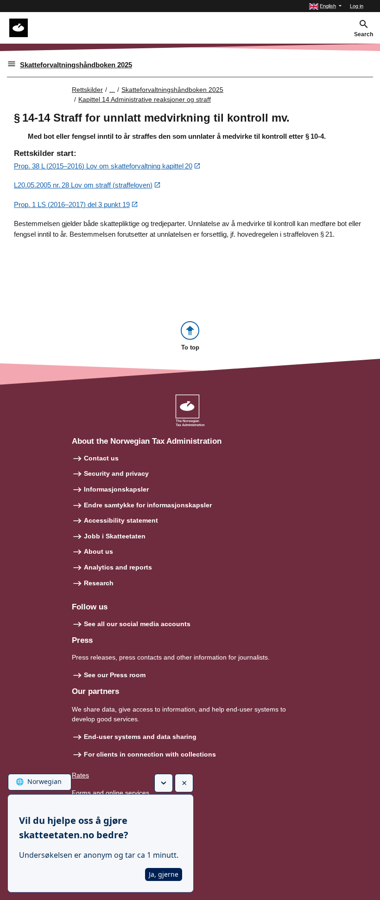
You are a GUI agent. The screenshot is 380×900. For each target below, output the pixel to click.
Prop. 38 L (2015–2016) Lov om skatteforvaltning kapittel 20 (103, 166)
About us (98, 551)
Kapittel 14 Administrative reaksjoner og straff (144, 99)
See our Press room (115, 675)
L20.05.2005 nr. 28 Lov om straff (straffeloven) (83, 185)
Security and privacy (116, 473)
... (112, 89)
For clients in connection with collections (150, 754)
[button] (325, 6)
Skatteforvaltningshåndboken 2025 (76, 65)
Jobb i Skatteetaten (115, 536)
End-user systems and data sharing (140, 736)
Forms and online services (110, 792)
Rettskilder (87, 89)
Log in (356, 6)
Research (99, 583)
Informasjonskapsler (116, 489)
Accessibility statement (121, 520)
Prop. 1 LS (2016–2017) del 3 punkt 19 (72, 204)
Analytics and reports (118, 567)
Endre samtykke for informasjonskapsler (148, 505)
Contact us (101, 458)
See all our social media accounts (137, 624)
